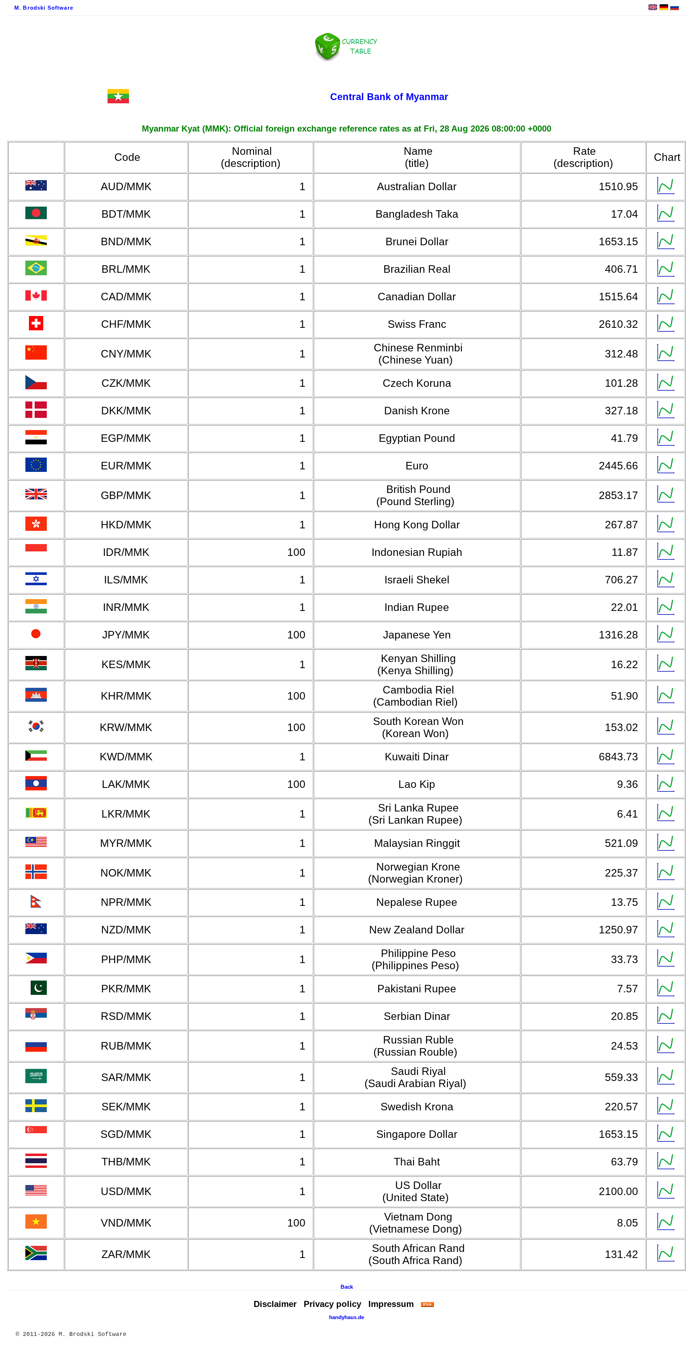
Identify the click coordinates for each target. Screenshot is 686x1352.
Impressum (391, 1304)
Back (346, 1287)
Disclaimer (275, 1304)
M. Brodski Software (43, 8)
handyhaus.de (346, 1317)
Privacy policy (332, 1304)
